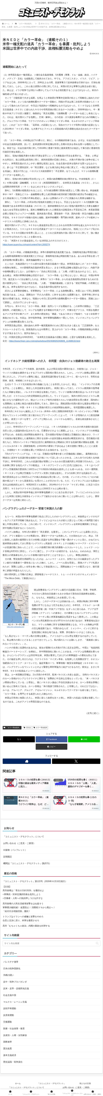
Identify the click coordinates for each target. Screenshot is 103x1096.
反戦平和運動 (9, 1008)
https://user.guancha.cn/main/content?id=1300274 (26, 244)
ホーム (18, 1083)
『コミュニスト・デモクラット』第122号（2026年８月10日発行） (35, 881)
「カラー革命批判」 (13, 728)
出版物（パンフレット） (15, 850)
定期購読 (7, 857)
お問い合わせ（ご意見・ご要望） (19, 843)
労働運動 (7, 1022)
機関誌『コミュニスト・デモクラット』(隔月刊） (27, 863)
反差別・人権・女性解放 (15, 1035)
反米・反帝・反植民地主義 (16, 988)
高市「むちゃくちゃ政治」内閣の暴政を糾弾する (26, 926)
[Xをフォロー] (76, 761)
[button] (51, 747)
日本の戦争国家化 (11, 968)
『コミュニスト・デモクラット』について (23, 836)
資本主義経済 (9, 1055)
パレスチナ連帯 (10, 962)
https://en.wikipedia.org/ (15, 627)
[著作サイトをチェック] (27, 761)
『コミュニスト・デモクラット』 (51, 1083)
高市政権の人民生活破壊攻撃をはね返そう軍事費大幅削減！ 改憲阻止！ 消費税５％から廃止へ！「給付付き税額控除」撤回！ (29, 907)
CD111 (28, 728)
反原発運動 (8, 1015)
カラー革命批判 (41, 728)
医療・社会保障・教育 (14, 1028)
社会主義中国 (9, 995)
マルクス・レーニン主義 (15, 1002)
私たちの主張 (85, 1083)
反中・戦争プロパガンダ (15, 982)
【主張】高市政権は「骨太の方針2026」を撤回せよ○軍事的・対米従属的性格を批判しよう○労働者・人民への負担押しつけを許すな (23, 892)
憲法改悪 (7, 1048)
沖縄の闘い (8, 975)
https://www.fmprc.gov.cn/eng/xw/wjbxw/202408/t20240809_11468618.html (44, 341)
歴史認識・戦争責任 (13, 1062)
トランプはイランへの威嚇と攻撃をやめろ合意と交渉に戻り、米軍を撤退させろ (23, 918)
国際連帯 (7, 1042)
